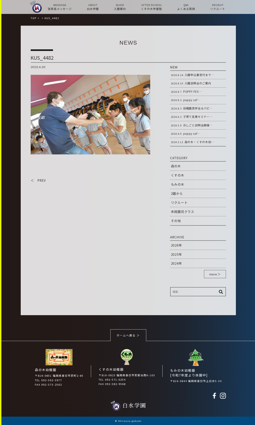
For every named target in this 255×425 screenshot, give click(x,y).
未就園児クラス (182, 211)
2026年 (176, 245)
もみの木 (177, 184)
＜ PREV (38, 180)
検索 (221, 291)
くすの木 (177, 175)
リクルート (179, 202)
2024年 (176, 263)
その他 (176, 220)
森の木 (176, 166)
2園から (177, 193)
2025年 (176, 254)
